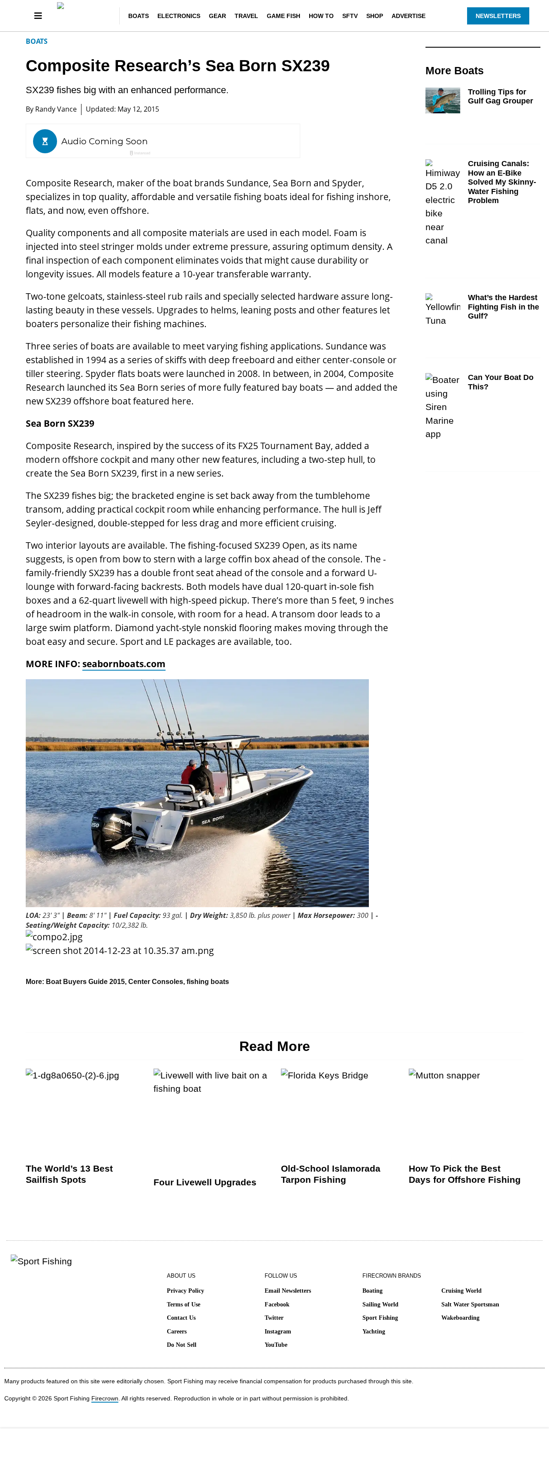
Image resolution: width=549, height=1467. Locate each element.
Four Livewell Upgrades (205, 1182)
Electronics (178, 15)
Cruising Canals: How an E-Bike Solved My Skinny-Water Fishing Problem (502, 182)
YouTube (276, 1345)
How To (321, 15)
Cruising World (461, 1291)
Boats (138, 15)
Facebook (277, 1304)
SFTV (350, 15)
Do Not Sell (181, 1345)
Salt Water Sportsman (470, 1304)
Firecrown (104, 1398)
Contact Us (181, 1318)
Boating (372, 1291)
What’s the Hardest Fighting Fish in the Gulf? (503, 306)
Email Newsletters (288, 1291)
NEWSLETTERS (498, 15)
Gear (217, 15)
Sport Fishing (380, 1318)
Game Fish (283, 15)
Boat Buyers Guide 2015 (85, 981)
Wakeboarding (460, 1318)
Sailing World (380, 1304)
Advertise (408, 15)
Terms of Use (183, 1304)
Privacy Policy (185, 1291)
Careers (177, 1331)
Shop (374, 15)
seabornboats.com (124, 664)
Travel (246, 15)
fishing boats (208, 981)
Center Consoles (155, 981)
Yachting (373, 1331)
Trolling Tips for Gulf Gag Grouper (500, 97)
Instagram (278, 1331)
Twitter (274, 1318)
